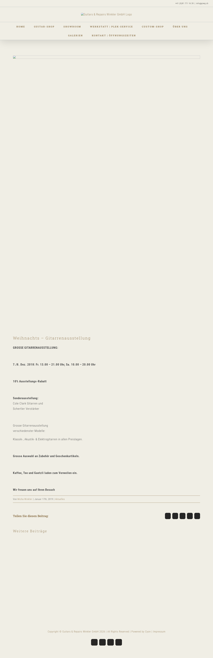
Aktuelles (60, 499)
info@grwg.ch (202, 3)
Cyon (148, 631)
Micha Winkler (24, 499)
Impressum (159, 631)
